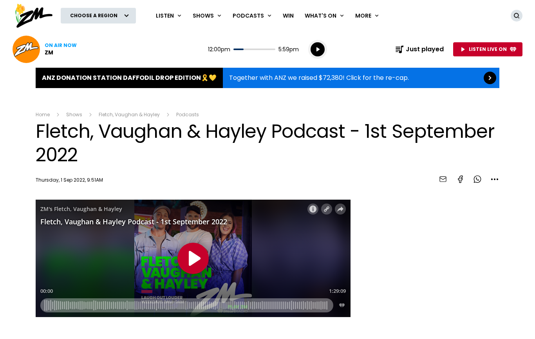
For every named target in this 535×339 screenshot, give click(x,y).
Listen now (45, 49)
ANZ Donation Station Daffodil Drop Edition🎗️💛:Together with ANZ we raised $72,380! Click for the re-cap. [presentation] (267, 78)
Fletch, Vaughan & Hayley (129, 114)
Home (43, 114)
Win (288, 16)
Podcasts (187, 114)
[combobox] (494, 179)
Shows (74, 114)
